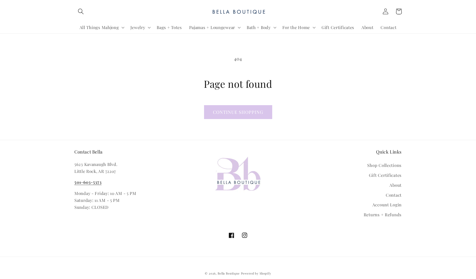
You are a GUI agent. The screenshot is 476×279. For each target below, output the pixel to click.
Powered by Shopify (256, 273)
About (395, 185)
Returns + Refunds (383, 214)
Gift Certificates (385, 175)
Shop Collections (384, 165)
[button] (81, 11)
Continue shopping (238, 112)
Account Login (387, 204)
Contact (394, 195)
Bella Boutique (229, 273)
